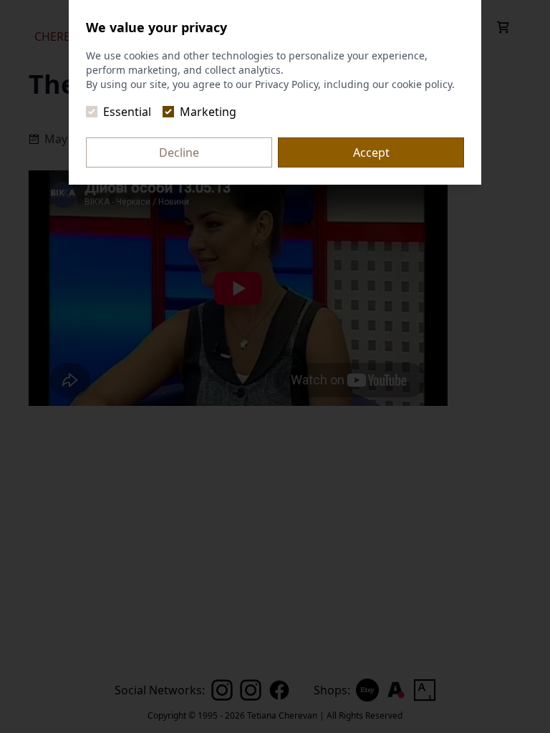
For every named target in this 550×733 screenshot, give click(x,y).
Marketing (208, 112)
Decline (179, 152)
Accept (371, 152)
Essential (127, 112)
